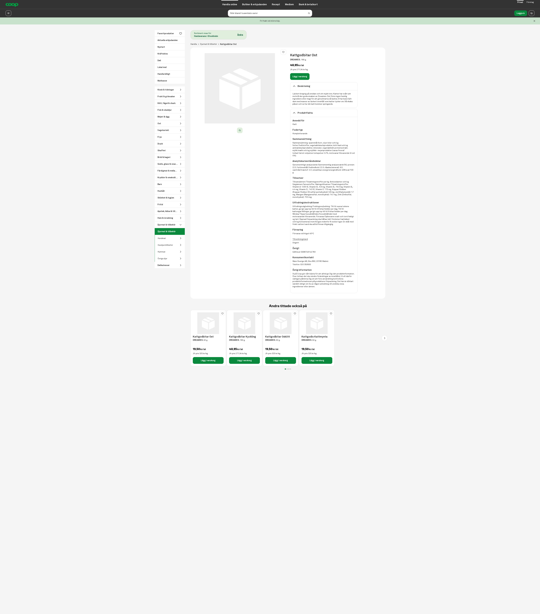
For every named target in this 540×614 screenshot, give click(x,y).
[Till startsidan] (12, 4)
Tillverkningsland (300, 239)
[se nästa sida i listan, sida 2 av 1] (384, 338)
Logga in (521, 13)
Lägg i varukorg (299, 76)
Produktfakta (305, 112)
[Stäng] (534, 21)
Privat (520, 2)
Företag (530, 2)
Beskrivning (304, 86)
